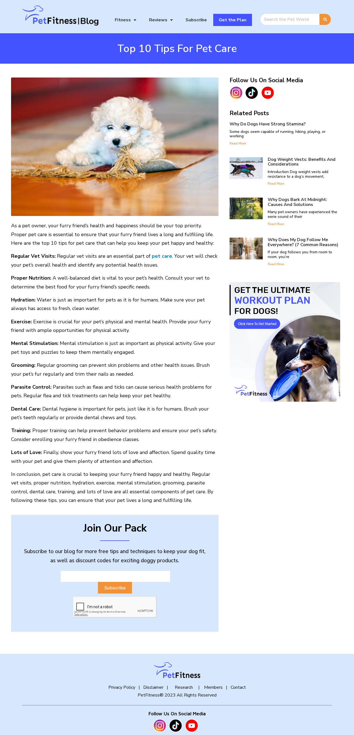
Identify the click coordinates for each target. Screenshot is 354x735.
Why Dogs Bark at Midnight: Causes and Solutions (297, 202)
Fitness (123, 20)
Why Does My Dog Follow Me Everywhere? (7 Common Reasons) (303, 242)
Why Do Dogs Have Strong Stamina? (268, 124)
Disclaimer (153, 687)
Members (213, 687)
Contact (238, 687)
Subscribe (196, 20)
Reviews (158, 20)
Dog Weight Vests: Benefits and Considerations (301, 161)
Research (184, 687)
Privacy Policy (121, 687)
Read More (238, 143)
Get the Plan (232, 20)
